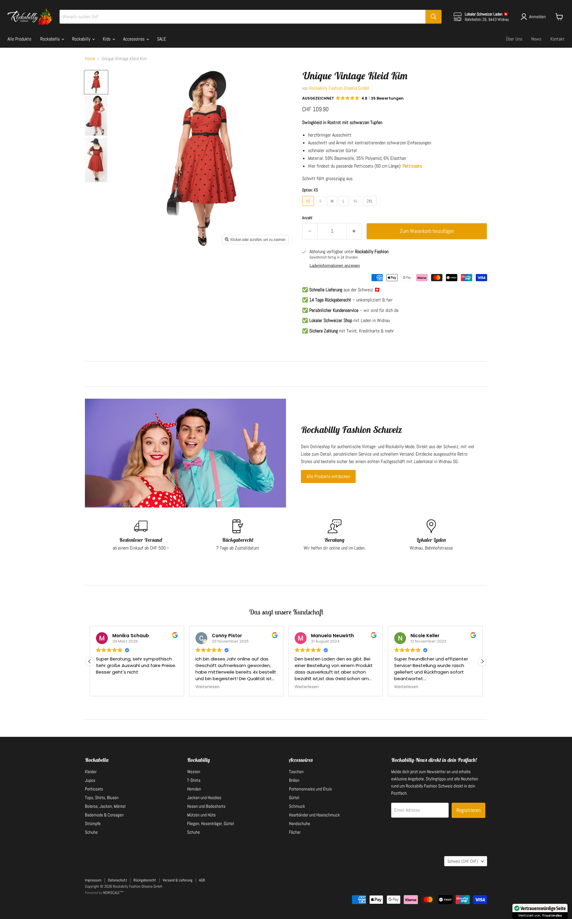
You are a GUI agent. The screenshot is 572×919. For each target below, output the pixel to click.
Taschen (296, 771)
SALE (161, 39)
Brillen (294, 780)
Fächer (295, 832)
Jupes (90, 780)
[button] (353, 98)
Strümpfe (93, 823)
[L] (344, 207)
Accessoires (134, 39)
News (536, 39)
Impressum (93, 880)
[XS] (308, 207)
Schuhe (91, 832)
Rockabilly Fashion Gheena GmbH (339, 88)
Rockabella (50, 39)
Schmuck (297, 806)
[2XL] (370, 207)
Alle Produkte (19, 39)
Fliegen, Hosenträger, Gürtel (210, 823)
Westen (193, 771)
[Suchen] (433, 17)
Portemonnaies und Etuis (310, 789)
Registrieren (468, 810)
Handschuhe (299, 823)
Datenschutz (117, 880)
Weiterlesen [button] (207, 687)
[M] (333, 207)
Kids (107, 39)
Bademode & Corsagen (104, 815)
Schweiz (462, 861)
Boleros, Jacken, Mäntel (105, 806)
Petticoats (94, 789)
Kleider (91, 771)
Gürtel (294, 797)
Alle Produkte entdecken (328, 476)
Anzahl (307, 217)
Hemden (194, 789)
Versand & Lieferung (177, 880)
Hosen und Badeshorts (206, 806)
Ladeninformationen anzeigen (335, 266)
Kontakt (557, 39)
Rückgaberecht (144, 880)
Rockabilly (81, 39)
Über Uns (514, 39)
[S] (321, 207)
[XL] (356, 207)
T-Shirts (193, 780)
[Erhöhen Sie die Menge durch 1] (354, 231)
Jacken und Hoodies (204, 797)
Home (90, 58)
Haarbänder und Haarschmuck (314, 815)
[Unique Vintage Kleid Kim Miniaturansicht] (96, 82)
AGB (202, 880)
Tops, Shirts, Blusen (102, 797)
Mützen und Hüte (201, 815)
